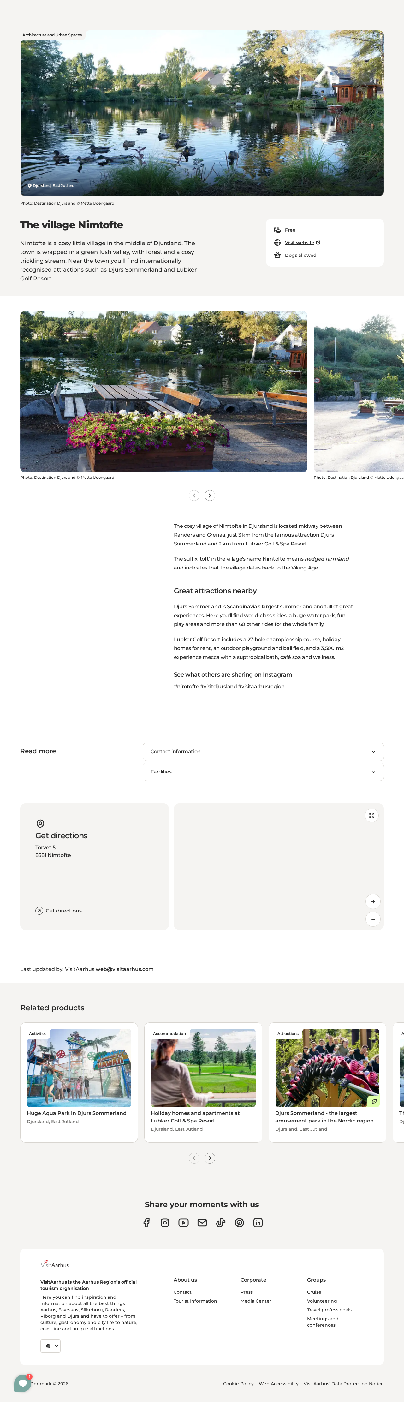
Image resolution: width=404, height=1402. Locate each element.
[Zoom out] (373, 919)
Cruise (314, 1292)
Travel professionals (329, 1310)
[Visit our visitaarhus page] (146, 1222)
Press (247, 1292)
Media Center (256, 1301)
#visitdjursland (218, 686)
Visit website (299, 242)
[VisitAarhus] (59, 1263)
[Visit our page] (164, 1222)
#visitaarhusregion (261, 686)
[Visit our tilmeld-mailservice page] (202, 1222)
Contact (183, 1292)
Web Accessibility (279, 1384)
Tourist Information (195, 1301)
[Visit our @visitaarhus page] (220, 1222)
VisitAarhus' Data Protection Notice (344, 1384)
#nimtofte (186, 686)
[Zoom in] (373, 901)
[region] (279, 866)
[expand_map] (372, 815)
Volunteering (322, 1301)
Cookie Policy (238, 1384)
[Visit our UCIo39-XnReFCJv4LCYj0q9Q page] (183, 1222)
